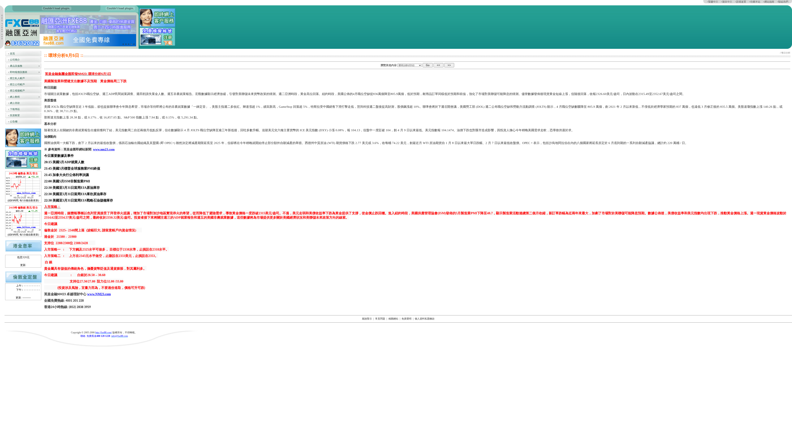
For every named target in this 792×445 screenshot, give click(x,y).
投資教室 (15, 115)
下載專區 (15, 109)
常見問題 (380, 318)
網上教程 (15, 96)
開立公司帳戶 (17, 84)
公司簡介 (15, 59)
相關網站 (393, 318)
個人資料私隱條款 (425, 318)
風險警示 (367, 318)
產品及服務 (16, 65)
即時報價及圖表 (18, 72)
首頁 (12, 53)
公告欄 (13, 121)
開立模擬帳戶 (17, 90)
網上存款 (15, 103)
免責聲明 (406, 318)
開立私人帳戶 (17, 78)
